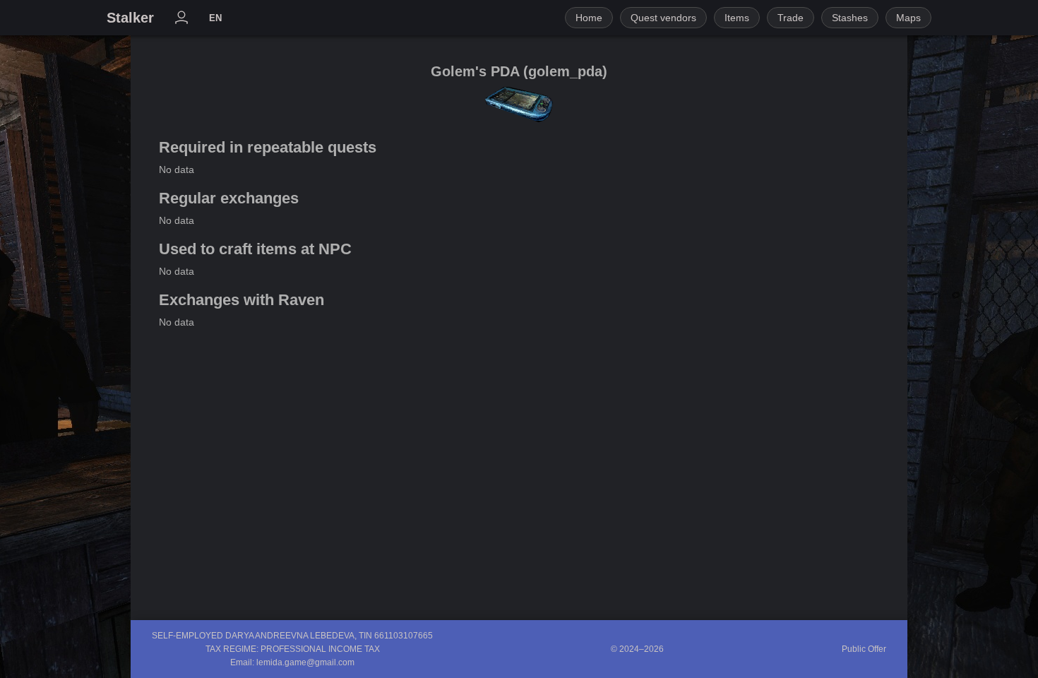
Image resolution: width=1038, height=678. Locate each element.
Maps (908, 17)
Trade (790, 17)
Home (588, 17)
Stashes (850, 17)
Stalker (130, 17)
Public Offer (864, 649)
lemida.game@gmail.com (305, 662)
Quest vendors (663, 17)
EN (215, 18)
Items (736, 17)
